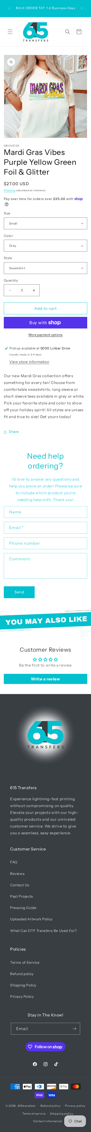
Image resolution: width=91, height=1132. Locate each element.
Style (8, 258)
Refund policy (22, 974)
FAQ (13, 862)
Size (7, 213)
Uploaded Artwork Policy (31, 919)
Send (19, 592)
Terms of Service (25, 962)
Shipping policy (61, 1113)
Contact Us (19, 885)
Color (8, 236)
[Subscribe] (74, 1029)
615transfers (26, 1106)
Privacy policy (75, 1106)
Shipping (9, 190)
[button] (10, 31)
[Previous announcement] (9, 8)
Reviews (17, 873)
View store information (29, 362)
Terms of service (34, 1113)
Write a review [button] (45, 678)
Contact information (47, 1121)
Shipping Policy (23, 985)
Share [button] (14, 431)
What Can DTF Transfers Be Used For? (43, 930)
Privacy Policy (22, 996)
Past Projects (21, 896)
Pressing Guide (23, 907)
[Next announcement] (81, 8)
